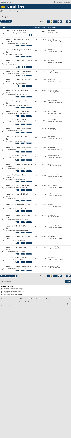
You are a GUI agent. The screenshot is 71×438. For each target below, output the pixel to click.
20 (31, 151)
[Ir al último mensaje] (57, 31)
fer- (51, 164)
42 (31, 96)
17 (28, 107)
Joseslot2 (52, 194)
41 (31, 56)
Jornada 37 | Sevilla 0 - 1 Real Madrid (18, 71)
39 (26, 56)
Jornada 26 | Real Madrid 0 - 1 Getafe (18, 128)
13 (31, 86)
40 (28, 56)
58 (31, 181)
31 (26, 170)
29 (31, 143)
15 (24, 107)
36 (26, 45)
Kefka (51, 79)
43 (31, 243)
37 (28, 45)
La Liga (4, 16)
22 (26, 160)
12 (31, 75)
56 (26, 181)
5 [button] (60, 22)
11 (28, 75)
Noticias (10, 33)
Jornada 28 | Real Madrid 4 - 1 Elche (18, 156)
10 (26, 75)
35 (24, 45)
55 (24, 181)
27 (26, 143)
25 (24, 189)
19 (31, 115)
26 (24, 143)
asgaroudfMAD (54, 155)
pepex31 (52, 71)
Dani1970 (52, 111)
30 (24, 170)
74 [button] (67, 22)
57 (28, 181)
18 (31, 107)
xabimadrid (53, 90)
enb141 (52, 49)
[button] (48, 21)
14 (24, 124)
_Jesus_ (52, 60)
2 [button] (53, 22)
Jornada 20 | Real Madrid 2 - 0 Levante (19, 258)
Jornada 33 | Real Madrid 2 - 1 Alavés (18, 120)
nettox (51, 204)
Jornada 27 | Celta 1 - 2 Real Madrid (18, 185)
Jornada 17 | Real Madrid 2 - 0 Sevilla (18, 266)
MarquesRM (53, 30)
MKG (51, 39)
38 (31, 45)
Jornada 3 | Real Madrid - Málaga (17, 31)
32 (28, 170)
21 (24, 160)
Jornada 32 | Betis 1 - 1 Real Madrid (18, 111)
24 (31, 160)
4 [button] (58, 22)
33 (31, 170)
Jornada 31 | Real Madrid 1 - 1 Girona (18, 147)
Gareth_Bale (53, 100)
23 (28, 160)
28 (28, 143)
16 (26, 107)
